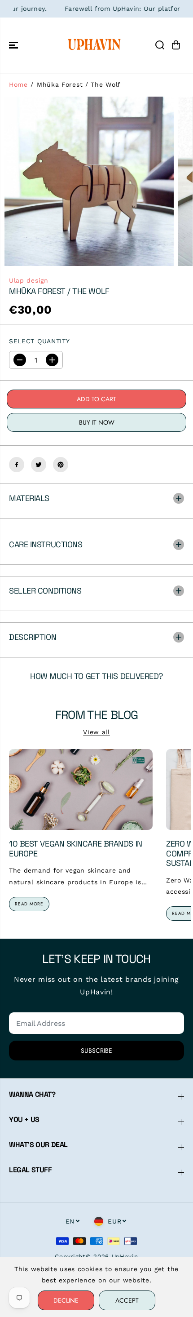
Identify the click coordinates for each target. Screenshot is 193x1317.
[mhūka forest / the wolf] (89, 181)
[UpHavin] (94, 45)
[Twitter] (38, 464)
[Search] (160, 45)
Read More (29, 903)
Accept (127, 1300)
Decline (66, 1300)
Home (18, 84)
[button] (14, 45)
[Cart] (176, 45)
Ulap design (28, 280)
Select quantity (39, 341)
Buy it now (96, 422)
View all (96, 732)
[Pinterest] (60, 464)
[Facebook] (16, 464)
